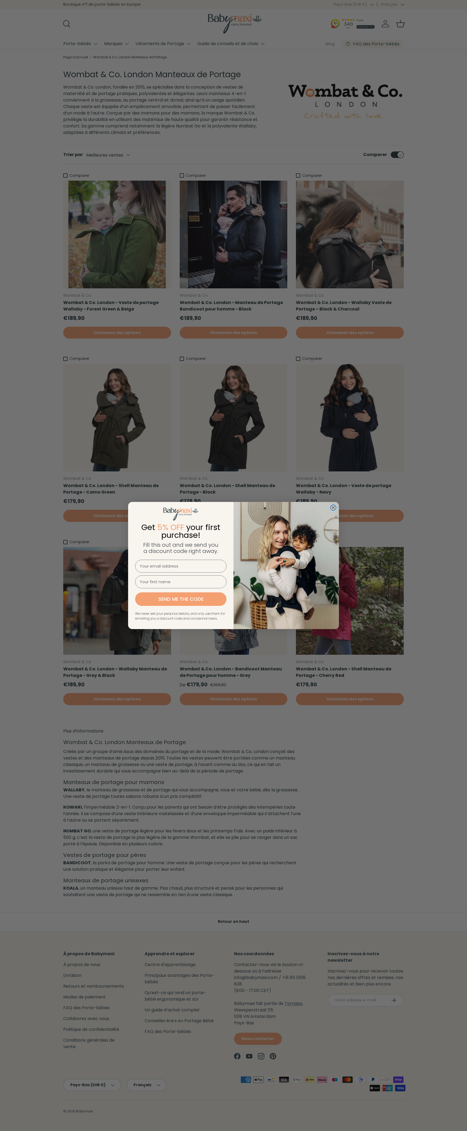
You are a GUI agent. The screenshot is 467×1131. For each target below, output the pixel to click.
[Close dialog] (333, 508)
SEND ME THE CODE (181, 599)
